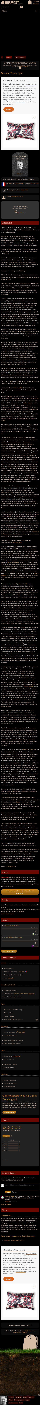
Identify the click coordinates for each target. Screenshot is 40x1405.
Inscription (36, 1)
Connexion (36, 4)
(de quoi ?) (24, 190)
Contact (24, 1332)
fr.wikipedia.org (11, 866)
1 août (18, 183)
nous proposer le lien (22, 1223)
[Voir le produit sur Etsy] (20, 131)
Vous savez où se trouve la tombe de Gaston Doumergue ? (20, 892)
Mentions (32, 1331)
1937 (36, 183)
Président (32, 993)
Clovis (18, 802)
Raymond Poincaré (13, 562)
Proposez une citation (7, 914)
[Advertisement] (20, 34)
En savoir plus (24, 66)
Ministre (26, 993)
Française (22, 971)
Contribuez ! (21, 213)
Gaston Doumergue (20, 57)
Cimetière (8, 57)
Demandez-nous (9, 1112)
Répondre (7, 1201)
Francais (9, 183)
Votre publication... (6, 1204)
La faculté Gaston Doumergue (13, 937)
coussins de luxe (21, 102)
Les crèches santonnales (11, 925)
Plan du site (17, 1332)
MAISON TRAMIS (31, 84)
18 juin (33, 183)
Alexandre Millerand (25, 584)
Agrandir (8, 109)
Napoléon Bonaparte (29, 749)
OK (20, 68)
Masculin (10, 978)
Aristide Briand (27, 403)
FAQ (26, 1331)
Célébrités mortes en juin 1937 (13, 1240)
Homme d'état (18, 993)
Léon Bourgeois (17, 542)
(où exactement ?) (17, 196)
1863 (22, 183)
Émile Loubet (18, 388)
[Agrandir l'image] (33, 117)
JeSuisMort (10, 2)
